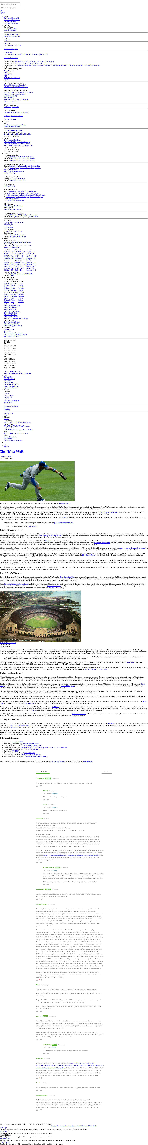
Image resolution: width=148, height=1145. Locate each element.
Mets (5, 266)
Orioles (6, 253)
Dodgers (29, 264)
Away (23, 235)
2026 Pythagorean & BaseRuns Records (17, 143)
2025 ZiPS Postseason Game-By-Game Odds (18, 145)
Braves (6, 263)
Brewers (17, 263)
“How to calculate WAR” (31, 744)
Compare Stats (35, 166)
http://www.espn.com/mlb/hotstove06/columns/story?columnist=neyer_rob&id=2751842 (71, 855)
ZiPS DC (11, 70)
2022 (17, 134)
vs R (14, 235)
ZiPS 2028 (15, 107)
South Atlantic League (25, 195)
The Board (7, 331)
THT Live (17, 63)
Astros (28, 253)
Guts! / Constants (9, 395)
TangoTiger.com (5, 1138)
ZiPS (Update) (17, 92)
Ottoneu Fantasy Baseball (12, 34)
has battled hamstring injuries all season (16, 584)
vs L (10, 235)
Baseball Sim (8, 377)
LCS (19, 215)
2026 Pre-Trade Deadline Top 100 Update (17, 373)
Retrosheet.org (4, 1142)
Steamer (6, 72)
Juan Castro (14, 727)
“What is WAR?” (17, 742)
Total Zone (51, 588)
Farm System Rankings (11, 336)
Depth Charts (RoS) (10, 96)
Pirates (17, 268)
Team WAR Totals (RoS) (12, 247)
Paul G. (54, 1047)
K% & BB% (22, 422)
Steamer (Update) (19, 94)
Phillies (6, 270)
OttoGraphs (96, 65)
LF (23, 274)
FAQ (11, 36)
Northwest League (39, 195)
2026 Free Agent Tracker (12, 322)
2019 (29, 134)
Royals (17, 253)
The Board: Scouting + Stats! (13, 333)
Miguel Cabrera (104, 512)
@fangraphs (55, 1126)
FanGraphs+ (50, 61)
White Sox (18, 259)
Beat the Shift (44, 54)
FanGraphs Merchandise (12, 20)
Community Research (11, 58)
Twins (17, 257)
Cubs (16, 266)
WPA (19, 433)
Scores (6, 408)
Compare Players (24, 166)
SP (10, 276)
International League (15, 191)
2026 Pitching (17, 206)
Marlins (6, 264)
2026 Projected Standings (12, 140)
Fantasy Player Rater (10, 29)
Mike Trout (114, 512)
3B (20, 274)
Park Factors (8, 397)
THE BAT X (15, 78)
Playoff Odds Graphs (23, 142)
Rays (6, 255)
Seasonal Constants (10, 437)
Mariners (29, 257)
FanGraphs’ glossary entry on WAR (50, 536)
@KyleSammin (87, 761)
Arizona (10, 198)
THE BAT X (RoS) (22, 99)
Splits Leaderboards (10, 169)
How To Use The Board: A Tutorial (15, 335)
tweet (65, 517)
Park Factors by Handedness (13, 440)
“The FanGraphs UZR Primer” (34, 749)
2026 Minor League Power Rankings (16, 318)
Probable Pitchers (20, 125)
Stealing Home (72, 65)
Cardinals (18, 264)
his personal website (58, 761)
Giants (28, 266)
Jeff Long (54, 870)
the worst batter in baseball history (19, 725)
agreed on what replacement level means (132, 548)
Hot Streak (7, 380)
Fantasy (31, 63)
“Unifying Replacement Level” (32, 745)
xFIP (8, 426)
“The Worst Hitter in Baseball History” (35, 756)
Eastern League (12, 193)
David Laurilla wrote (79, 714)
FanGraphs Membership (11, 18)
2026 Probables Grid (10, 315)
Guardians (18, 251)
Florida (16, 198)
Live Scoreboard (9, 125)
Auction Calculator (10, 31)
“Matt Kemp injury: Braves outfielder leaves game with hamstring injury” (44, 747)
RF (28, 274)
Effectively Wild (15, 45)
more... (29, 422)
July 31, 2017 (33, 526)
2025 (5, 134)
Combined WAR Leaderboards (14, 222)
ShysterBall (38, 63)
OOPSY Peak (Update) (20, 87)
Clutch (26, 433)
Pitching (12, 186)
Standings (7, 410)
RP (13, 276)
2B (15, 274)
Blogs (6, 415)
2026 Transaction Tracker (12, 311)
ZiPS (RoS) (7, 92)
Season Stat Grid (9, 173)
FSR (18, 430)
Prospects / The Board (11, 406)
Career (32, 157)
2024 (9, 134)
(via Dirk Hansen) (65, 503)
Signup (6, 36)
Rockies (29, 270)
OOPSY (6, 79)
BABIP (13, 426)
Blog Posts (16, 36)
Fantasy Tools (8, 413)
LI (22, 433)
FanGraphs (7, 43)
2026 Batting (8, 206)
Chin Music (33, 65)
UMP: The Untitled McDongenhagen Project (52, 65)
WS (15, 215)
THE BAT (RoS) (9, 99)
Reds (16, 270)
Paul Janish (55, 707)
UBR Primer (12, 433)
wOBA (6, 422)
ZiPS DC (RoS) (27, 92)
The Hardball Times (21, 61)
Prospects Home (9, 329)
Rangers (29, 259)
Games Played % (23, 112)
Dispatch (25, 63)
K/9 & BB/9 (20, 426)
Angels (28, 251)
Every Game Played (10, 112)
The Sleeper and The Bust (18, 54)
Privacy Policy (92, 1126)
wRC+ (12, 422)
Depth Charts (8, 74)
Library (6, 393)
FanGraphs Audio (22, 65)
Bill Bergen (112, 723)
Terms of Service (81, 1126)
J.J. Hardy (32, 710)
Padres (28, 268)
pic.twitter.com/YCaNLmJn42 (63, 523)
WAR (6, 433)
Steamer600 (8, 85)
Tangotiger (55, 793)
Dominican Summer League (15, 200)
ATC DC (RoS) (9, 98)
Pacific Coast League (29, 191)
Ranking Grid (13, 166)
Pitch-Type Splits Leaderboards (14, 171)
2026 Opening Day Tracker (13, 326)
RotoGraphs (8, 52)
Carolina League (23, 197)
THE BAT (7, 78)
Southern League (23, 193)
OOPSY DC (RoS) (10, 101)
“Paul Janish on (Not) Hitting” (31, 754)
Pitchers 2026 (17, 231)
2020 (25, 134)
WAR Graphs (8, 224)
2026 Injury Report (10, 307)
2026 (11, 157)
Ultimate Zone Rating (54, 586)
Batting (6, 186)
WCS (30, 215)
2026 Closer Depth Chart (12, 306)
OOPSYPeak (8, 87)
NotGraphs (32, 61)
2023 (13, 134)
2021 (21, 134)
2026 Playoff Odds (10, 142)
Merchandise (8, 402)
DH (31, 274)
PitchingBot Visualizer (11, 384)
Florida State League (36, 197)
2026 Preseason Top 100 (12, 371)
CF (25, 274)
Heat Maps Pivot (9, 379)
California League (12, 197)
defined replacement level (102, 543)
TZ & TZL (23, 430)
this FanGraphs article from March (96, 669)
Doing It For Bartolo (84, 65)
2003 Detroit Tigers (88, 555)
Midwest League (12, 195)
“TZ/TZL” (15, 751)
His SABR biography (68, 686)
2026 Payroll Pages (10, 309)
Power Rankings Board (11, 386)
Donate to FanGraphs (11, 23)
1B (12, 274)
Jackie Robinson (29, 703)
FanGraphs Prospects (11, 49)
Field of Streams (33, 54)
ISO (16, 422)
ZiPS (5, 70)
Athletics (29, 255)
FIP (5, 426)
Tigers (17, 255)
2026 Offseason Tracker (11, 324)
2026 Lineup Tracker (10, 316)
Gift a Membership (10, 21)
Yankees (7, 259)
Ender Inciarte (129, 662)
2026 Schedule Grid (10, 313)
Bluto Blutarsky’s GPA (67, 577)
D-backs (29, 263)
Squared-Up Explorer (11, 388)
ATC (5, 76)
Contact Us (63, 1126)
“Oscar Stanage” (29, 753)
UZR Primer (8, 430)
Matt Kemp (48, 541)
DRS (14, 430)
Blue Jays (7, 251)
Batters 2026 (8, 231)
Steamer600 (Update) (19, 85)
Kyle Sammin (6, 456)
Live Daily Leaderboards (12, 127)
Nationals (7, 268)
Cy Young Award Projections (13, 116)
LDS (24, 215)
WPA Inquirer (8, 227)
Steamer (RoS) (8, 94)
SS (17, 274)
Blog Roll (7, 40)
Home (19, 235)
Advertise (71, 1126)
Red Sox (7, 257)
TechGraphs (41, 61)
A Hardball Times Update (8, 643)
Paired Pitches (8, 382)
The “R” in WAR (11, 451)
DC (13, 251)
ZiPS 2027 (7, 107)
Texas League (34, 193)
